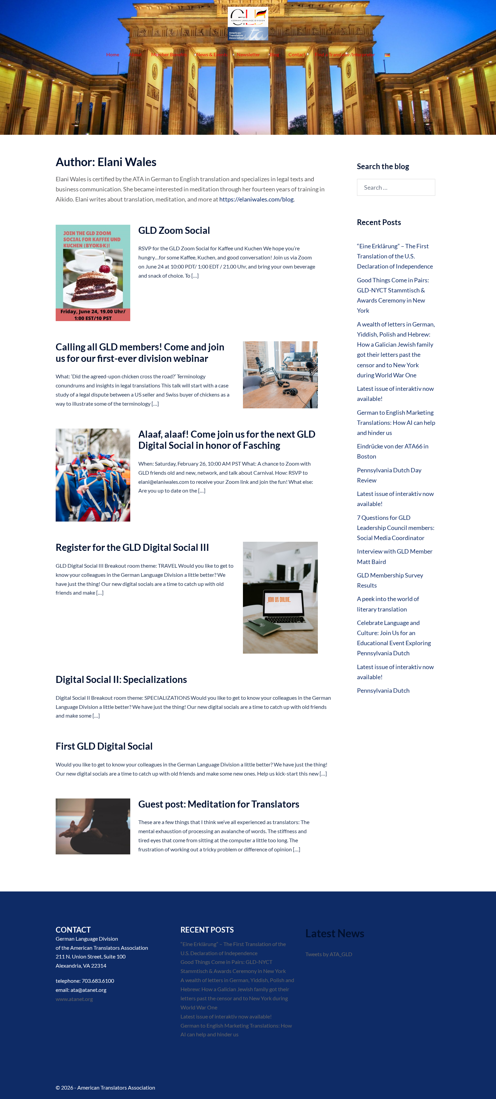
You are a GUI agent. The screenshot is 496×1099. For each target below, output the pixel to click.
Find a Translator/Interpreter (345, 54)
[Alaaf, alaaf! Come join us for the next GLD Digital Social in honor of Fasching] (93, 475)
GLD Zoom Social (174, 230)
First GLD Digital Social (104, 746)
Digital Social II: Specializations (121, 679)
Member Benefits (169, 54)
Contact (296, 54)
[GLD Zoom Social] (93, 273)
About (135, 54)
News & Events (211, 54)
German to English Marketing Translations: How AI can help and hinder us (396, 422)
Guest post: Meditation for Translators (218, 804)
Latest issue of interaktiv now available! (226, 1016)
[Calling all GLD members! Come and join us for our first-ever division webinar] (280, 374)
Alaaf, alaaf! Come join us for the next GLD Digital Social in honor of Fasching (226, 439)
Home (112, 54)
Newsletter (248, 54)
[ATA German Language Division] (248, 25)
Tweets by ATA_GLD (328, 954)
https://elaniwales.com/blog (256, 199)
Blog (274, 54)
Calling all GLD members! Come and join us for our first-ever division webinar (140, 352)
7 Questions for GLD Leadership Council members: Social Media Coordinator (396, 527)
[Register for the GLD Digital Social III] (280, 598)
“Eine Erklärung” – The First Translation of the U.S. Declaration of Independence (395, 256)
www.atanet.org (74, 999)
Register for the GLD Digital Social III (132, 547)
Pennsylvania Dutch (383, 690)
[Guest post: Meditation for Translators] (93, 826)
